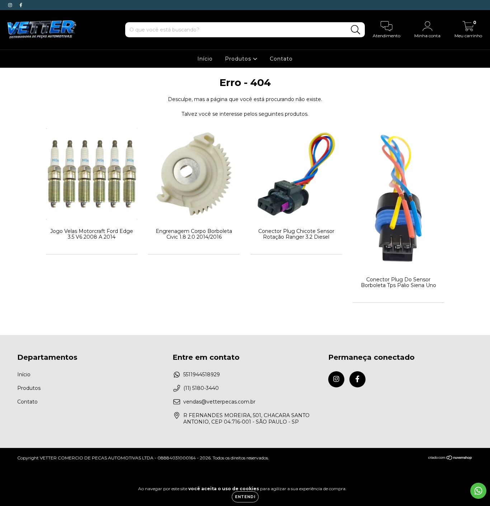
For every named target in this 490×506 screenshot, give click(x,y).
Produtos (239, 59)
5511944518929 (201, 374)
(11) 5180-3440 (201, 388)
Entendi (245, 497)
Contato (281, 59)
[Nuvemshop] (450, 458)
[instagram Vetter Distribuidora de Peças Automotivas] (10, 5)
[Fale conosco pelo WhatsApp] (478, 491)
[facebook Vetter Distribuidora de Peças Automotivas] (20, 5)
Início (205, 59)
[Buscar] (355, 30)
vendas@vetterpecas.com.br (219, 401)
